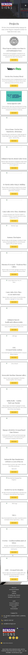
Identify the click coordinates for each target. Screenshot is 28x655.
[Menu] (25, 5)
